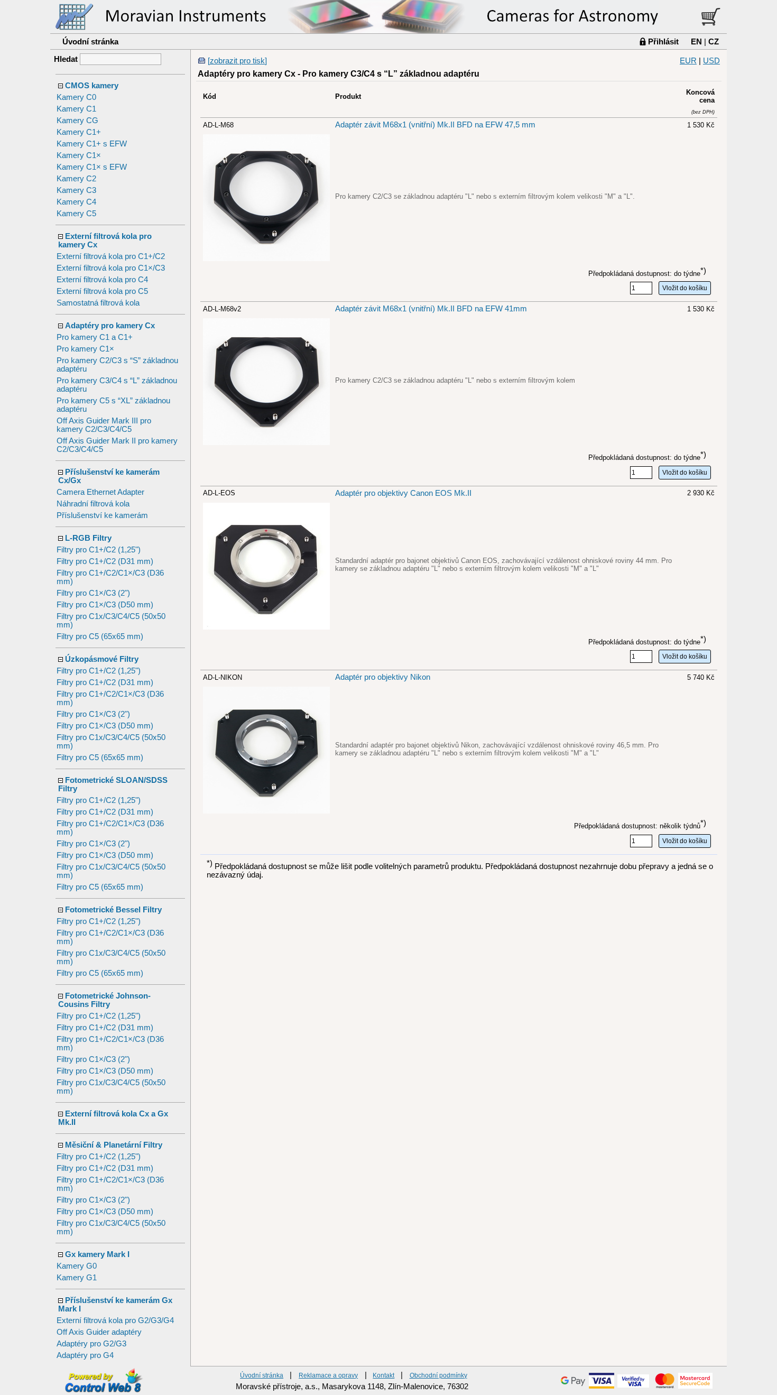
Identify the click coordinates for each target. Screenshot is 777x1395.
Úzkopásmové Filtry (101, 659)
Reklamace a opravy (328, 1375)
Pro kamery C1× (85, 349)
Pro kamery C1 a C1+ (95, 337)
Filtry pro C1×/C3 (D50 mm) (105, 605)
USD (711, 61)
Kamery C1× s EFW (92, 167)
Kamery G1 (77, 1277)
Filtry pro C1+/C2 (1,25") (99, 550)
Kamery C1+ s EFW (92, 144)
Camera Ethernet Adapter (100, 492)
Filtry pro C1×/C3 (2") (93, 593)
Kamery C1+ (79, 132)
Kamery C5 (76, 213)
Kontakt (383, 1375)
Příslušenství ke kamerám (102, 515)
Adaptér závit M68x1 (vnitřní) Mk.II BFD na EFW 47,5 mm (435, 125)
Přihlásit (663, 41)
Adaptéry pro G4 (85, 1355)
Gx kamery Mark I (97, 1254)
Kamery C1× (79, 155)
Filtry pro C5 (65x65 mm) (100, 636)
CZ (713, 41)
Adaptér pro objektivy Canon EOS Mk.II (403, 493)
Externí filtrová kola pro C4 (102, 279)
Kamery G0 (77, 1266)
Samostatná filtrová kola (98, 303)
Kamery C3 (76, 190)
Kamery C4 (76, 202)
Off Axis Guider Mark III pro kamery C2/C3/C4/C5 (104, 425)
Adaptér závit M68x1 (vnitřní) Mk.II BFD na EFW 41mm (431, 308)
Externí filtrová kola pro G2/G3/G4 (115, 1320)
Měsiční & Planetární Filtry (113, 1145)
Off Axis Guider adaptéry (99, 1332)
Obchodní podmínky (438, 1375)
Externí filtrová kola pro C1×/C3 (111, 268)
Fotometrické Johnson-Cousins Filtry (104, 1000)
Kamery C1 (76, 109)
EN (696, 41)
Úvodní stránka (90, 41)
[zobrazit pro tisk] (237, 61)
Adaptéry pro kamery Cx (110, 325)
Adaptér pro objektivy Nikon (382, 677)
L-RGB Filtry (88, 538)
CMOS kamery (91, 85)
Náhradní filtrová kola (93, 504)
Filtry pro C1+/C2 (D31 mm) (105, 561)
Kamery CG (77, 120)
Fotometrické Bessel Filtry (113, 910)
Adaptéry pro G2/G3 (91, 1343)
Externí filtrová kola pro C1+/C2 (111, 256)
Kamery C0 (76, 97)
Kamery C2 (76, 178)
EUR (688, 61)
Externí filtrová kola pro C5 (102, 291)
